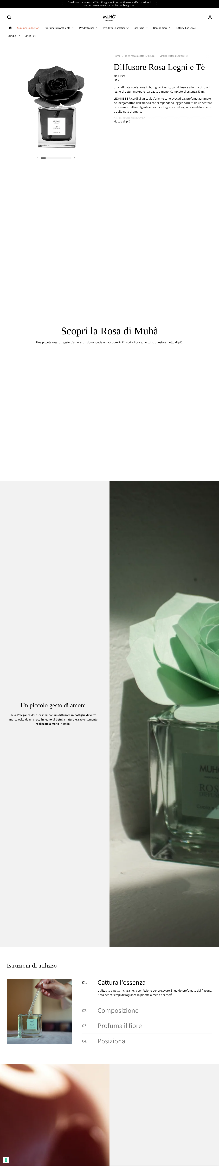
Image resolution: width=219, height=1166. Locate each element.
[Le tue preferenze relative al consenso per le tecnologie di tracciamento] (6, 1160)
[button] (9, 17)
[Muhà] (109, 17)
